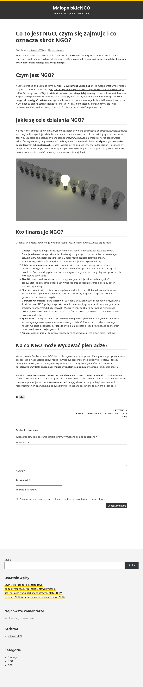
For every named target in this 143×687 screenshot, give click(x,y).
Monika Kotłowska (56, 50)
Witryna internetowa (27, 489)
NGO (22, 397)
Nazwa (20, 470)
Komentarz (22, 442)
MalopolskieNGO (71, 8)
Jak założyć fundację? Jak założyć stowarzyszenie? (30, 588)
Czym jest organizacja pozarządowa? (23, 584)
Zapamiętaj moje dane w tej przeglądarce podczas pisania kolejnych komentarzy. (62, 499)
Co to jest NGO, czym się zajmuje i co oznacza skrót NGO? (34, 597)
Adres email (23, 480)
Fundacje (12, 657)
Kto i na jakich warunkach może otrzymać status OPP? (33, 592)
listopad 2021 (15, 636)
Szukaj (7, 559)
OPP (10, 665)
